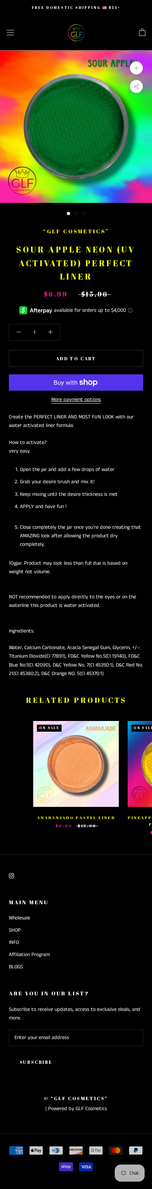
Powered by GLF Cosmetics (77, 1108)
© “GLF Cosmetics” (76, 1098)
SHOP (15, 930)
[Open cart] (142, 32)
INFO (14, 942)
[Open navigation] (10, 33)
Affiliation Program (29, 954)
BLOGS (16, 967)
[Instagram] (11, 875)
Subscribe (36, 1062)
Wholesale (19, 918)
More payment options (76, 399)
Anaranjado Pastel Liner (76, 817)
